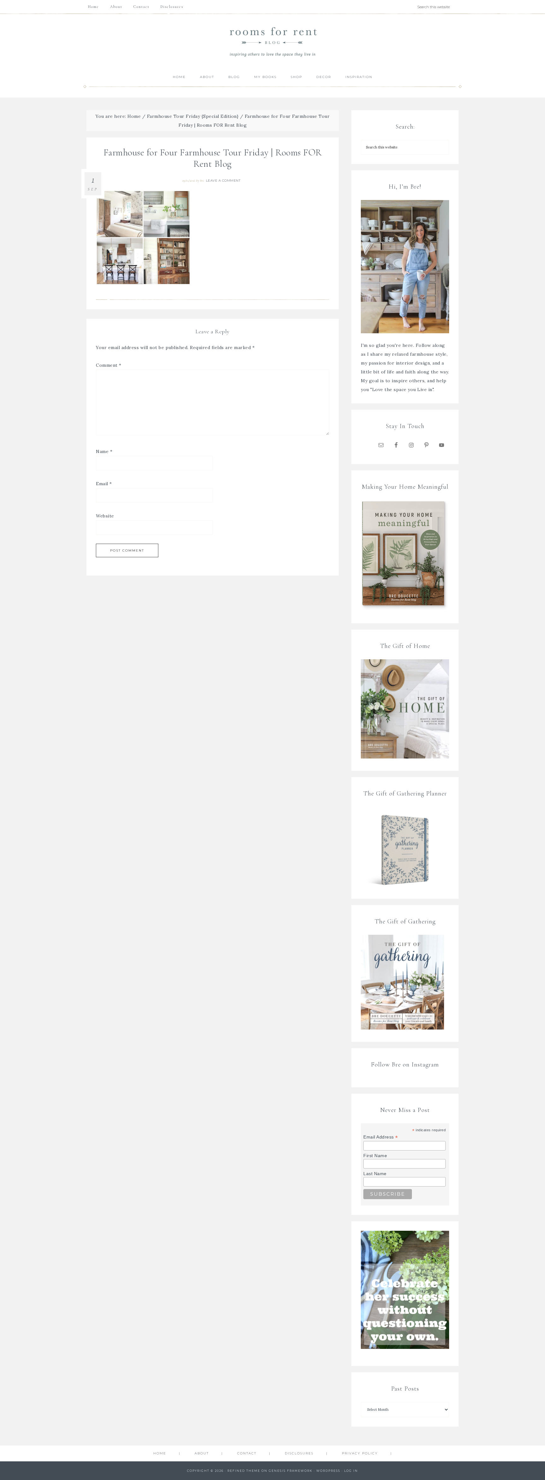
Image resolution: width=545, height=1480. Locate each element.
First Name (375, 1155)
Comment (108, 365)
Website (105, 516)
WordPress (328, 1470)
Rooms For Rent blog (272, 41)
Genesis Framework (291, 1470)
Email (104, 483)
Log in (351, 1470)
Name (104, 451)
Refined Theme (243, 1470)
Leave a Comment (223, 180)
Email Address (380, 1137)
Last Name (375, 1173)
